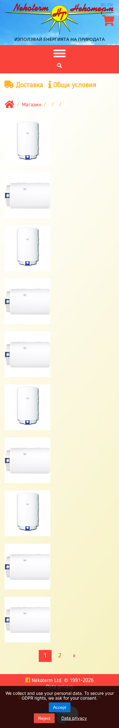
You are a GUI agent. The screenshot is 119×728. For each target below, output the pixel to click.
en (110, 5)
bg (103, 5)
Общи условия (73, 85)
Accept (59, 707)
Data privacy (74, 718)
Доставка (28, 85)
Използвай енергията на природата (59, 39)
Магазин (31, 105)
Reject (44, 718)
